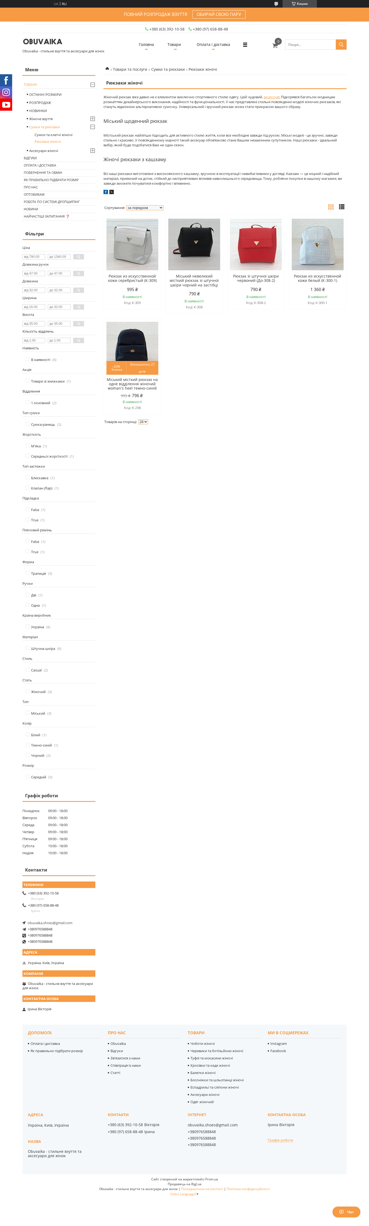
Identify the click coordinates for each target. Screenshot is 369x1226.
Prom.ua (211, 1179)
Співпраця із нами (125, 1065)
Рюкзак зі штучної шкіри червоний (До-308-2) (256, 278)
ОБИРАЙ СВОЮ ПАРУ (219, 14)
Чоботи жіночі (202, 1043)
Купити (151, 228)
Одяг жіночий (202, 1101)
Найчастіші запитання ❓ (47, 216)
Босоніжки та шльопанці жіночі (217, 1080)
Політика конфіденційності (248, 1189)
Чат (350, 1212)
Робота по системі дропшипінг (52, 202)
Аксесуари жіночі (43, 150)
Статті (115, 1072)
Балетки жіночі (203, 1072)
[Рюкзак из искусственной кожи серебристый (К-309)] (132, 244)
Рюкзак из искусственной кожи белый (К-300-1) (317, 278)
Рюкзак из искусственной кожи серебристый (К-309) (132, 278)
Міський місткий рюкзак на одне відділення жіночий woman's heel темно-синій (132, 383)
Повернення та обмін (43, 172)
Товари (174, 44)
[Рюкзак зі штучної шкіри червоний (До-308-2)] (256, 244)
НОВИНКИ (38, 110)
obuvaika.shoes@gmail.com (50, 923)
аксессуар (272, 96)
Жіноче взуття (41, 118)
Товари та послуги (130, 69)
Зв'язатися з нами (125, 1058)
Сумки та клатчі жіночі (53, 134)
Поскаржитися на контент (202, 1189)
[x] (111, 192)
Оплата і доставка (213, 44)
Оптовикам (34, 194)
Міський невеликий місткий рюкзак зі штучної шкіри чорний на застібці (194, 280)
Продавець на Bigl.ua (185, 1184)
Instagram (278, 1043)
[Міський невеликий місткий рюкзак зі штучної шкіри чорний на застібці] (194, 244)
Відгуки (30, 158)
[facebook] (105, 192)
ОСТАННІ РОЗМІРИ (45, 94)
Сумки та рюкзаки (168, 69)
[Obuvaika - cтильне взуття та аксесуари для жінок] (42, 42)
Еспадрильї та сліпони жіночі (214, 1087)
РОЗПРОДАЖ (40, 102)
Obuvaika (118, 1043)
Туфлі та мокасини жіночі (211, 1058)
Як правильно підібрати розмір (51, 180)
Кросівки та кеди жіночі (210, 1065)
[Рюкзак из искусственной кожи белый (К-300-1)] (318, 244)
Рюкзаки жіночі (48, 141)
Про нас (31, 187)
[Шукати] (341, 44)
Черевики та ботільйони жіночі (216, 1050)
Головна (146, 44)
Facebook (278, 1050)
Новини (31, 209)
